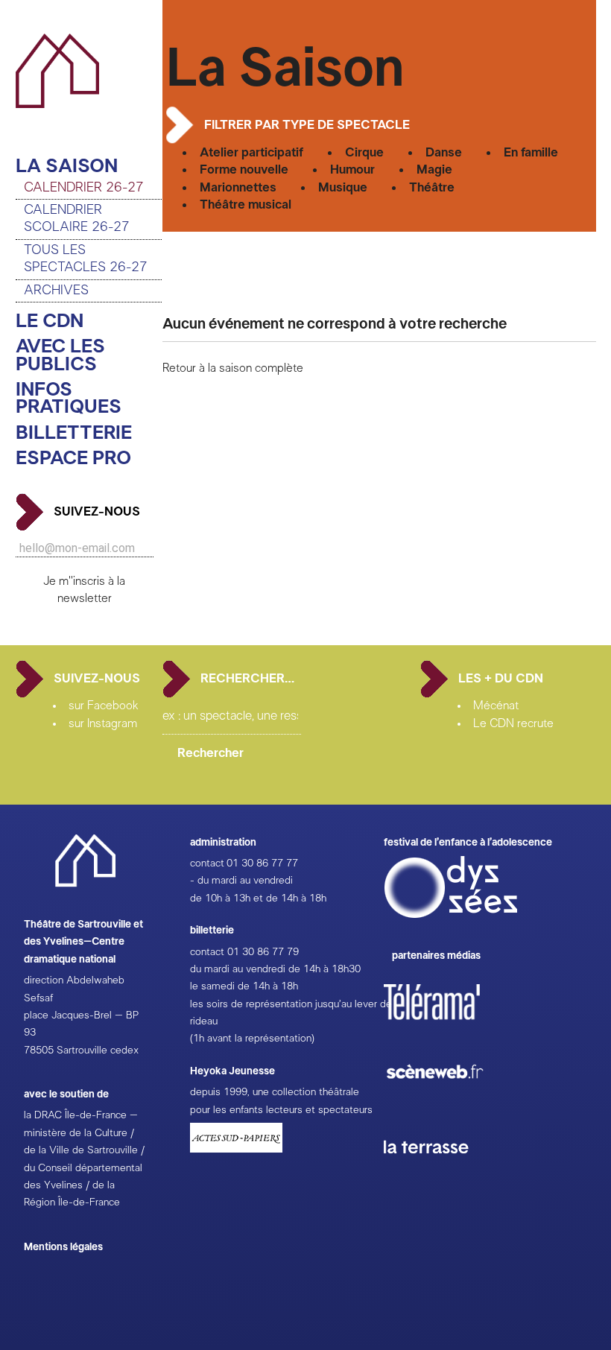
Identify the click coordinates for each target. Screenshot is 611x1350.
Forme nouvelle (244, 169)
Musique (342, 187)
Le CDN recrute (513, 723)
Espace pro (73, 458)
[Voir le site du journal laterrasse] (437, 1171)
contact (207, 863)
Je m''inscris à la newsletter (84, 589)
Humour (352, 169)
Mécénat (496, 706)
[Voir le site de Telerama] (447, 1026)
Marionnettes (238, 187)
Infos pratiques (68, 398)
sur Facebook (104, 706)
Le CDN (49, 321)
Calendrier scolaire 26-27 (77, 218)
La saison (67, 166)
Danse (443, 152)
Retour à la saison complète (232, 368)
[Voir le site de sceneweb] (448, 1102)
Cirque (364, 152)
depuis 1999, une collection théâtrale (274, 1092)
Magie (434, 169)
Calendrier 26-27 (84, 187)
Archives (56, 290)
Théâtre (432, 187)
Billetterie (74, 433)
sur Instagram (103, 723)
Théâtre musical (245, 204)
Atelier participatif (251, 152)
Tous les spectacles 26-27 (86, 259)
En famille (531, 152)
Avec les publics (60, 355)
